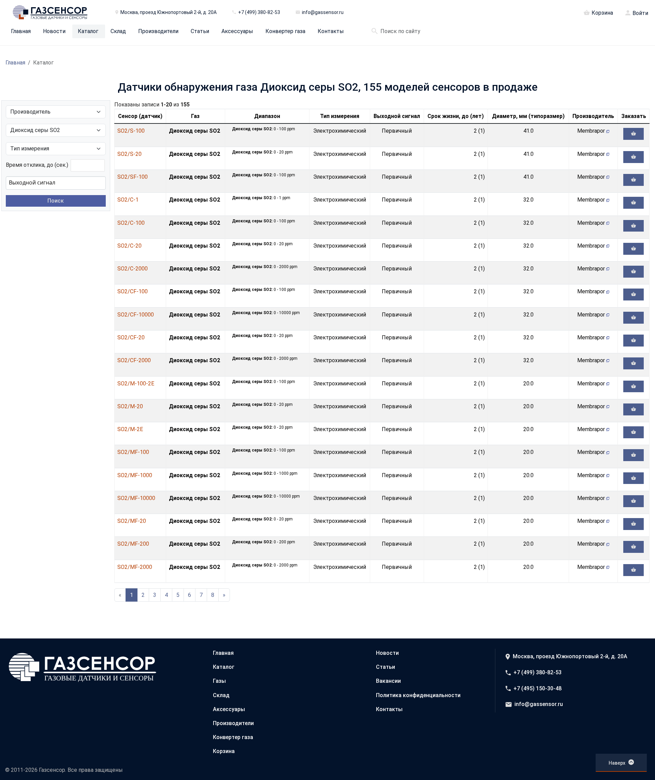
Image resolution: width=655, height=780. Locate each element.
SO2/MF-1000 (134, 475)
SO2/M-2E (130, 429)
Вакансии (388, 681)
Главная (21, 31)
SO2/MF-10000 (136, 498)
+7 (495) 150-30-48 (537, 688)
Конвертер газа (285, 31)
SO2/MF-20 (131, 521)
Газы (219, 681)
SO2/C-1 (128, 199)
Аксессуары (237, 31)
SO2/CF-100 (132, 291)
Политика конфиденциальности (418, 695)
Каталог (88, 31)
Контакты (331, 31)
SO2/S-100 (131, 131)
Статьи (200, 31)
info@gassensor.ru (538, 704)
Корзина (602, 13)
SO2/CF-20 (131, 337)
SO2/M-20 (130, 406)
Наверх (617, 763)
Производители (158, 31)
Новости (54, 31)
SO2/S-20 (129, 154)
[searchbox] (43, 182)
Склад (118, 31)
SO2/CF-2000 (134, 360)
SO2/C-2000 (132, 268)
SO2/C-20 (129, 245)
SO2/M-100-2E (135, 383)
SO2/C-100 (131, 223)
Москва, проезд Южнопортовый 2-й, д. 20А (570, 656)
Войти (640, 13)
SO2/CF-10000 (135, 314)
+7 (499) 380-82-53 (537, 672)
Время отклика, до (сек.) (37, 165)
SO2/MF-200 (133, 544)
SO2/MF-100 (133, 452)
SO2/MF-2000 (134, 567)
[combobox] (56, 182)
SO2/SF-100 (132, 177)
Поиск (55, 200)
